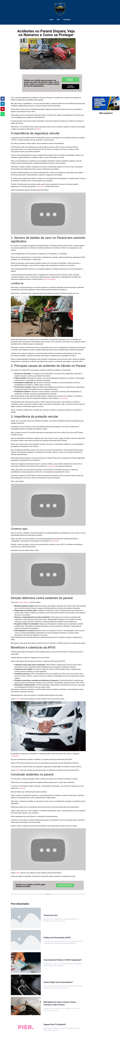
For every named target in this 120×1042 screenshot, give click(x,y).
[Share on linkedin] (2, 104)
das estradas (63, 398)
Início (51, 20)
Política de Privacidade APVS (57, 937)
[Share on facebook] (2, 99)
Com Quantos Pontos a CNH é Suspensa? (63, 960)
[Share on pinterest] (2, 109)
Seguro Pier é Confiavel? (55, 1024)
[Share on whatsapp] (2, 114)
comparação (51, 466)
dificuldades (55, 541)
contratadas (15, 756)
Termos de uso (50, 915)
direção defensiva (24, 602)
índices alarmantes (49, 279)
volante (38, 129)
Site (58, 20)
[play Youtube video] (48, 213)
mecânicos (22, 788)
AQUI (17, 699)
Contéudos (66, 20)
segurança (40, 186)
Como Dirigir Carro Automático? (58, 982)
